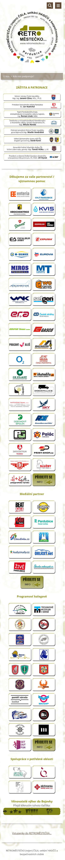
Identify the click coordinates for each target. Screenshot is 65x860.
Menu (58, 5)
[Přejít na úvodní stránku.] (32, 33)
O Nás (6, 76)
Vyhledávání (50, 5)
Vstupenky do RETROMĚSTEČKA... (31, 833)
